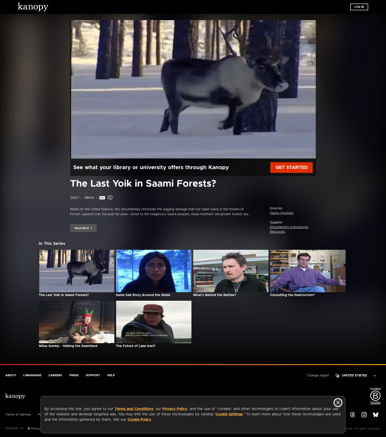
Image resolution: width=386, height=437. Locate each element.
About (10, 375)
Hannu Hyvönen (282, 213)
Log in (359, 7)
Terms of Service (18, 414)
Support (93, 375)
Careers (55, 375)
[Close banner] (338, 402)
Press (74, 375)
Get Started (292, 167)
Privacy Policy (174, 409)
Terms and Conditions (134, 409)
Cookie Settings (229, 414)
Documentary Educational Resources (289, 229)
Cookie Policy (139, 419)
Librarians (32, 375)
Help (111, 375)
